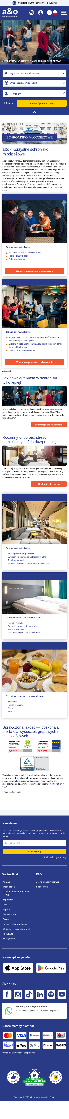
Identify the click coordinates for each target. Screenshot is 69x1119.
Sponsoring (42, 886)
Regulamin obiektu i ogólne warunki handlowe (28, 563)
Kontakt (6, 882)
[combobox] (34, 73)
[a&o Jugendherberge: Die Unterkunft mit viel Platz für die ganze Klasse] (34, 306)
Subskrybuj (34, 851)
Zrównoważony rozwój (47, 882)
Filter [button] (7, 103)
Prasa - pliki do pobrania (15, 924)
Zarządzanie (9, 938)
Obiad (10, 708)
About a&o (8, 933)
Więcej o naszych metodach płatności (18, 1053)
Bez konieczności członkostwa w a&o (25, 253)
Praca (6, 919)
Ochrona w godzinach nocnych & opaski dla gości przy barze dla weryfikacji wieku (35, 345)
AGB (5, 904)
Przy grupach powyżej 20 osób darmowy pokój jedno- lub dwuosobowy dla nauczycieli (34, 339)
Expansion (8, 899)
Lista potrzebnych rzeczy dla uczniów (24, 633)
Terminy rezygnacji (16, 560)
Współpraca (9, 886)
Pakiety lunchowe (15, 705)
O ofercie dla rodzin (49, 484)
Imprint (6, 909)
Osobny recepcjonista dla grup (22, 350)
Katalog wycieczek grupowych (21, 554)
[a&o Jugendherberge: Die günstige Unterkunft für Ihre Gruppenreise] (34, 221)
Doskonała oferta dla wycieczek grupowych (32, 197)
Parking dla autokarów (18, 256)
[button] (34, 3)
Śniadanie (12, 702)
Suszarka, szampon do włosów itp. (23, 626)
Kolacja (11, 711)
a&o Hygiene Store (16, 629)
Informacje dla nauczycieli (49, 424)
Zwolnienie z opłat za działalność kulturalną (27, 557)
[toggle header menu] (64, 13)
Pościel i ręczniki (15, 623)
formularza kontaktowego (27, 781)
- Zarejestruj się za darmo (37, 3)
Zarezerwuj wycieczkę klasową (25, 281)
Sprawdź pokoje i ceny (41, 103)
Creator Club (9, 914)
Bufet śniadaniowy (17, 259)
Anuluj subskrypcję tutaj (55, 857)
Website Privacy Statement (16, 929)
